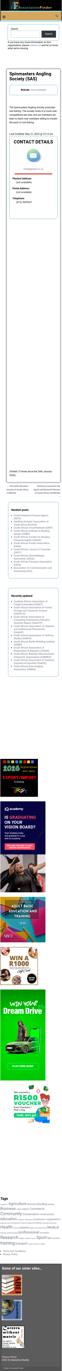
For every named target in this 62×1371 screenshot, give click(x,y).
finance (24, 1223)
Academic (4, 1204)
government (51, 1223)
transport (21, 1243)
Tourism (56, 1238)
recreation (44, 1233)
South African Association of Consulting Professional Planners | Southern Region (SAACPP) (32, 620)
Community (11, 1213)
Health (6, 1227)
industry (24, 1227)
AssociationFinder (16, 1368)
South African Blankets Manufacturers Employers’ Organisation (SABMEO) (34, 655)
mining (3, 1233)
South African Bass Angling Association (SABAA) (28, 668)
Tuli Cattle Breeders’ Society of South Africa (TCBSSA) (17, 489)
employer (20, 1220)
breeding (41, 1204)
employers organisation (46, 1219)
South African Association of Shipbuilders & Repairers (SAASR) (31, 649)
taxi (49, 1238)
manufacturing (40, 1228)
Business (8, 1208)
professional (28, 1232)
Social (33, 1238)
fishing (38, 1223)
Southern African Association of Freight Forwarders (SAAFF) (31, 603)
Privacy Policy (10, 1254)
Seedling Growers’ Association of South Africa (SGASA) (31, 523)
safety (21, 1238)
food (44, 1223)
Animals (31, 1204)
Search (14, 28)
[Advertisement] (33, 345)
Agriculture (17, 1203)
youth (42, 1244)
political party (12, 1233)
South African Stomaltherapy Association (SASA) (29, 557)
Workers (37, 1244)
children (25, 1209)
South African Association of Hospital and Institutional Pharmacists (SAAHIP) (34, 629)
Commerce (37, 1209)
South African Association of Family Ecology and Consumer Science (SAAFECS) (33, 610)
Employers (29, 1220)
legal (32, 1228)
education (8, 1219)
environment (15, 1223)
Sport (41, 1237)
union (30, 1244)
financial (31, 1223)
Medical (53, 1227)
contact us (35, 45)
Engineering (4, 1223)
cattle (18, 1209)
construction (47, 1214)
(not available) (38, 89)
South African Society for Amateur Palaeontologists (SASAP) (32, 538)
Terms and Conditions (14, 1251)
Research (9, 1237)
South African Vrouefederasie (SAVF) (33, 527)
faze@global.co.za (33, 169)
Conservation (30, 1214)
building (51, 1204)
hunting (16, 1228)
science (28, 1238)
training (7, 1243)
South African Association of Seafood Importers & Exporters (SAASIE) (34, 662)
